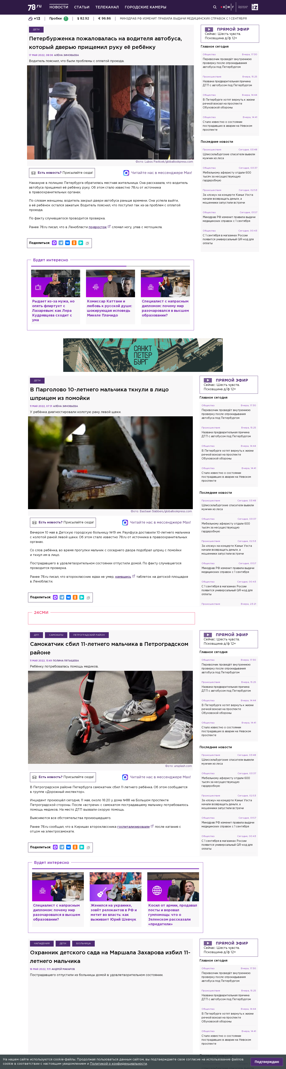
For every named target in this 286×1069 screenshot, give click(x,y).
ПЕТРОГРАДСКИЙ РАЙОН (89, 635)
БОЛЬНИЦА (83, 943)
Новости (58, 7)
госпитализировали (133, 826)
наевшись (123, 576)
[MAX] (54, 242)
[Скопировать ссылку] (87, 243)
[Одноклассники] (74, 242)
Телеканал (107, 7)
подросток (98, 227)
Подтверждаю (267, 1062)
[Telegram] (61, 242)
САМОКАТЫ (56, 635)
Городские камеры (145, 7)
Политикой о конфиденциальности (118, 1063)
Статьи (81, 7)
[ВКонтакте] (67, 242)
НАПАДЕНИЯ (42, 943)
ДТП (36, 635)
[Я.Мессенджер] (80, 242)
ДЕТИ (36, 29)
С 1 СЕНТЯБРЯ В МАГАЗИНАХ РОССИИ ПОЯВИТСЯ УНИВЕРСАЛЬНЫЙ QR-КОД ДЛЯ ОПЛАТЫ (187, 19)
